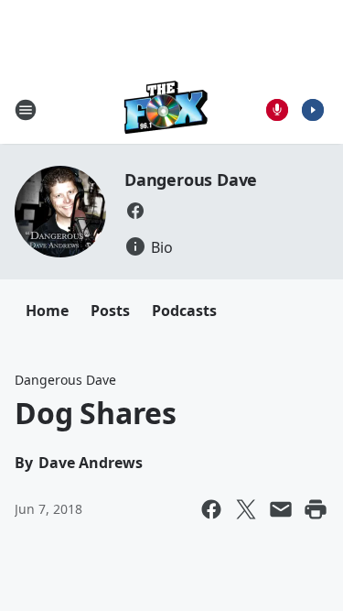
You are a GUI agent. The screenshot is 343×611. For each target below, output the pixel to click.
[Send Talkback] (277, 110)
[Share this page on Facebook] (211, 509)
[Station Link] (166, 109)
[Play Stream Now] (313, 110)
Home (47, 310)
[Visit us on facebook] (135, 211)
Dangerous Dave (190, 180)
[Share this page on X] (246, 509)
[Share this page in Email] (281, 509)
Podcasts (184, 310)
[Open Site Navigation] (26, 110)
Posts (110, 310)
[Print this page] (315, 509)
